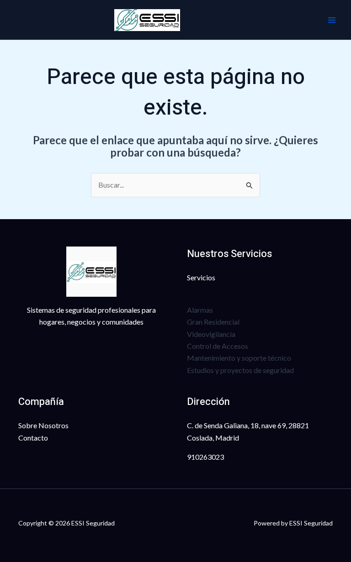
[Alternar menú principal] (332, 20)
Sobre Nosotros (43, 425)
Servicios (201, 277)
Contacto (33, 437)
